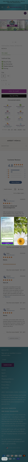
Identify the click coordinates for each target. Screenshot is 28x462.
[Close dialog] (26, 217)
